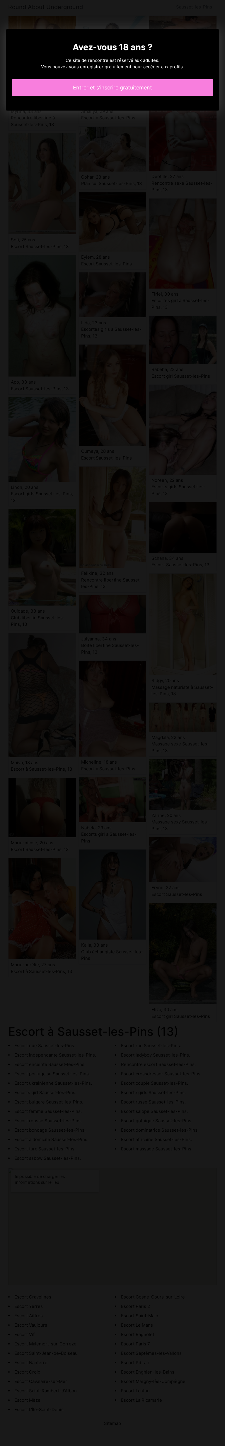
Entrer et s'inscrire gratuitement (112, 87)
